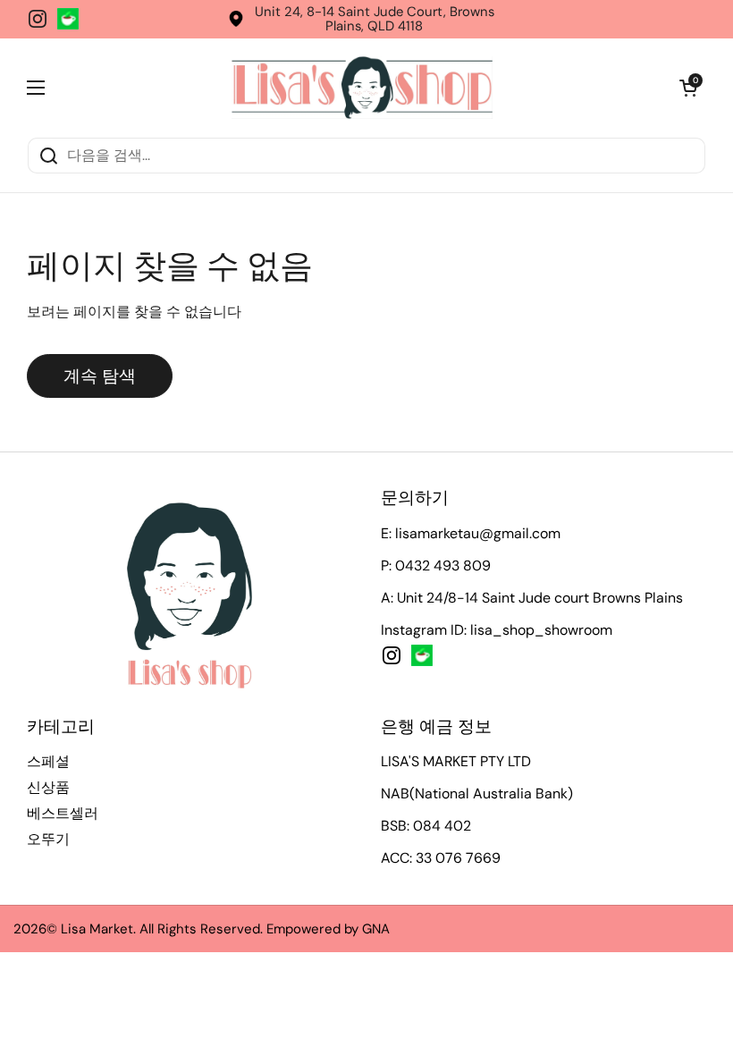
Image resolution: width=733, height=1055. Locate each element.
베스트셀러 (62, 813)
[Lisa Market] (362, 87)
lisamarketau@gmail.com (477, 533)
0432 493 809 (443, 565)
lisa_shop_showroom (541, 629)
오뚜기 (48, 839)
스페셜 (48, 761)
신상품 (48, 787)
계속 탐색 (99, 376)
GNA (376, 929)
